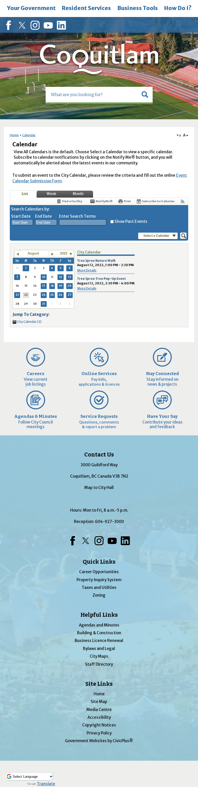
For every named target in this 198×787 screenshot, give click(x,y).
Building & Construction (99, 632)
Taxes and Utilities (99, 587)
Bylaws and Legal (99, 648)
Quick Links (99, 561)
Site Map (99, 701)
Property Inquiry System (99, 579)
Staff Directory (99, 664)
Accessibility (99, 717)
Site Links (99, 684)
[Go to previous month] (17, 254)
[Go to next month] (52, 254)
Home (14, 135)
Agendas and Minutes (99, 625)
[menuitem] (31, 8)
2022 (63, 253)
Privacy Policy (99, 733)
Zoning (99, 595)
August (33, 253)
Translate (46, 783)
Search (0, 0)
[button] (145, 94)
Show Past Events (130, 221)
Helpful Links (99, 615)
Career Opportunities (99, 571)
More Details (86, 270)
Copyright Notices (99, 725)
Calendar (29, 135)
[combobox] (22, 222)
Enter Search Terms (77, 216)
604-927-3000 (109, 521)
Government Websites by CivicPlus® (99, 740)
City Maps (99, 656)
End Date (43, 216)
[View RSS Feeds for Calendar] (182, 201)
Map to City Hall (99, 487)
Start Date (21, 216)
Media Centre (99, 709)
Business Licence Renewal (99, 640)
